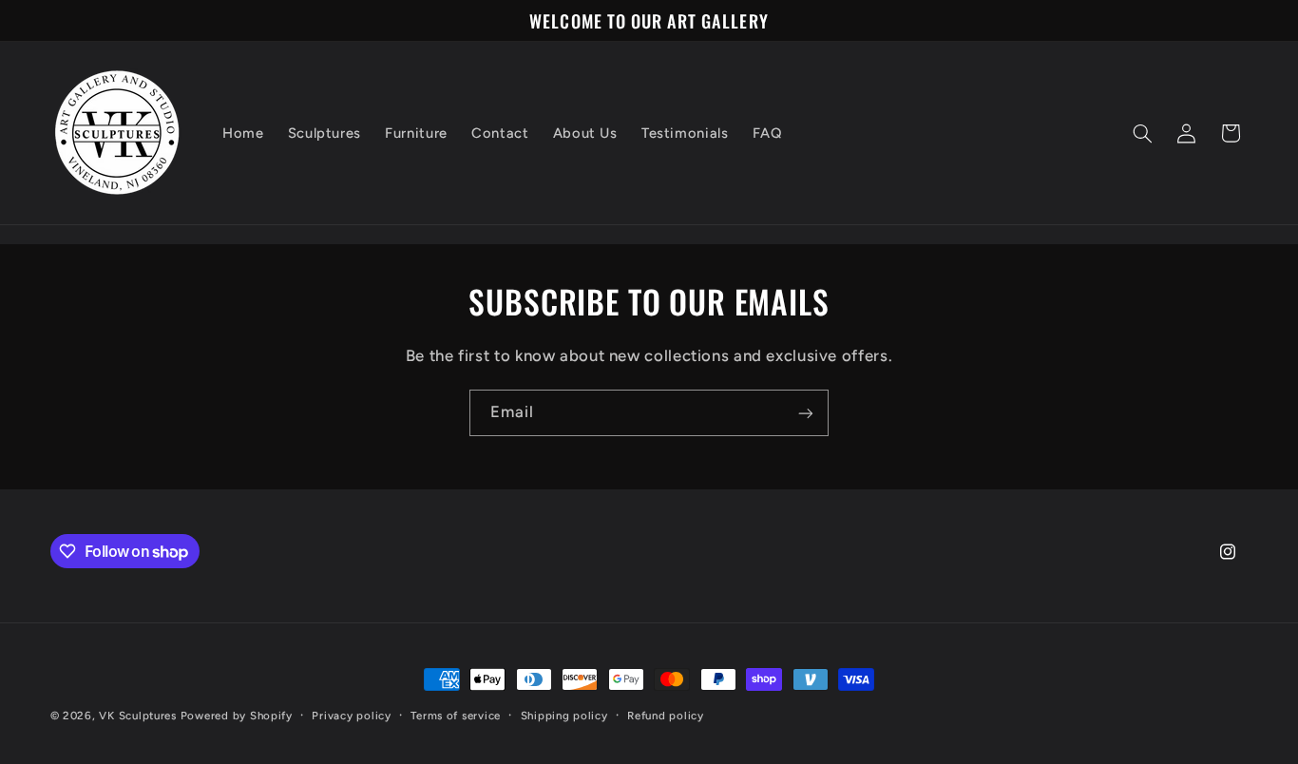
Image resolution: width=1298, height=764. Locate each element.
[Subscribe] (806, 413)
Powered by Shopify (237, 715)
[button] (1142, 133)
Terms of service (455, 715)
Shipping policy (564, 715)
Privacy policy (351, 715)
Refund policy (665, 715)
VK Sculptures (138, 715)
